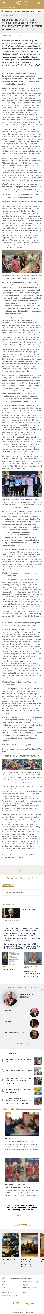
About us (25, 1292)
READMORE (20, 1043)
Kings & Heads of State (29, 1285)
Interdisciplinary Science (25, 11)
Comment (8, 885)
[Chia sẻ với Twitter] (12, 878)
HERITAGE (8, 11)
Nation (3, 1287)
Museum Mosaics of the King (31, 1287)
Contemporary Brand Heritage (10, 1295)
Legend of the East (7, 1292)
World (3, 1290)
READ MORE (19, 1215)
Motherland (5, 1285)
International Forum (28, 1290)
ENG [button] (39, 3)
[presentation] (42, 1242)
